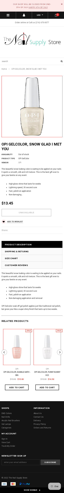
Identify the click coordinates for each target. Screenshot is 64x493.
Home (4, 69)
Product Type (8, 159)
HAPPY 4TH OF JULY (38, 7)
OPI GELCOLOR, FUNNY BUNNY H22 (47, 373)
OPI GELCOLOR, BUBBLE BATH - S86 (16, 373)
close (61, 4)
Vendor (5, 163)
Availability (7, 154)
